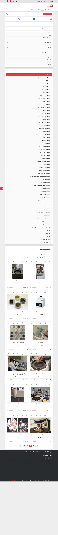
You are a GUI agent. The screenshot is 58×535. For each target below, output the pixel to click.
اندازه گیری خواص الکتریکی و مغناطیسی (45, 52)
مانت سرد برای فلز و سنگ (40, 404)
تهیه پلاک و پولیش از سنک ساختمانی (17, 342)
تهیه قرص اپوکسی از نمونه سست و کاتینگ (40, 311)
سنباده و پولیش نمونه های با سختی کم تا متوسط (40, 373)
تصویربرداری (49, 54)
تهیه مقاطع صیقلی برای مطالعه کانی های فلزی (17, 311)
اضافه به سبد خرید (45, 261)
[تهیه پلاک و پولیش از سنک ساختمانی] (26, 323)
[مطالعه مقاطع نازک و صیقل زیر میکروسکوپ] (49, 415)
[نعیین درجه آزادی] (26, 415)
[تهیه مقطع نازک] (49, 323)
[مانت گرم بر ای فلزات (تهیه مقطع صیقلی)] (26, 384)
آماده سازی (49, 47)
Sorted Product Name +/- (39, 257)
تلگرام (48, 19)
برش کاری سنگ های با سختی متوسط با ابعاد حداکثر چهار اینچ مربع (40, 281)
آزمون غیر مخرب (48, 45)
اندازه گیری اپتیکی (48, 50)
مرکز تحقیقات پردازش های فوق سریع (14, 480)
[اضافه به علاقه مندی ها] (36, 261)
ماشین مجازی (49, 59)
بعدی (24, 445)
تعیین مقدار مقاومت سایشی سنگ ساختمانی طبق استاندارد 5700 (17, 281)
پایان (21, 445)
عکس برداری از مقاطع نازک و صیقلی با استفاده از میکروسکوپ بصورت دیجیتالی (17, 374)
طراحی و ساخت (48, 57)
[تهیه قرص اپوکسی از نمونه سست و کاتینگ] (49, 292)
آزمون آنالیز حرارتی (48, 32)
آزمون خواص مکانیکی (47, 42)
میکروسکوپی (49, 62)
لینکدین (31, 19)
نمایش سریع (32, 261)
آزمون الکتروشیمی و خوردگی (46, 37)
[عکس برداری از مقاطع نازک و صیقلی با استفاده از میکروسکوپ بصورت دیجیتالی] (26, 354)
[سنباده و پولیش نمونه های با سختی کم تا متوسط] (49, 354)
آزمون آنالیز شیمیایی (48, 35)
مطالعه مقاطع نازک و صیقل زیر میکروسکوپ (40, 435)
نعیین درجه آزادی (17, 435)
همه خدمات (49, 64)
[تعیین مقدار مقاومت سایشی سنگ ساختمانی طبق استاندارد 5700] (26, 261)
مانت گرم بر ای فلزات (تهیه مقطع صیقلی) (17, 404)
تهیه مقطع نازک (40, 342)
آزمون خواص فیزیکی (48, 40)
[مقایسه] (40, 261)
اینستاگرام (15, 19)
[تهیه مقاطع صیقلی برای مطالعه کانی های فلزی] (26, 292)
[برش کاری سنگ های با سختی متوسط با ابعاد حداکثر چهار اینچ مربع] (49, 261)
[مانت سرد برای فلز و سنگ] (49, 384)
